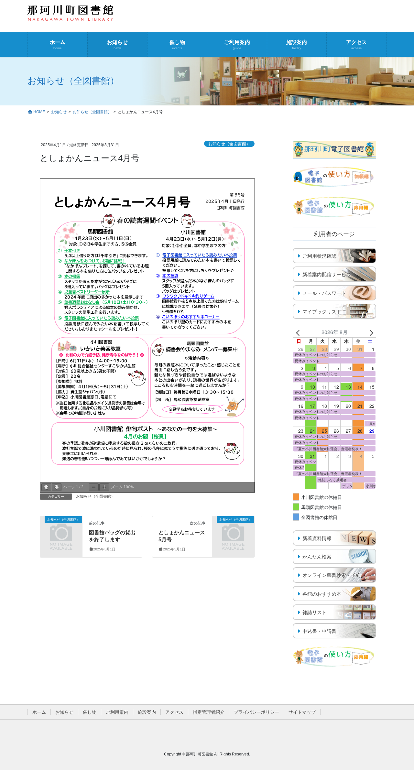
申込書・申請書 (319, 631)
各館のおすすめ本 (321, 594)
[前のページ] (46, 487)
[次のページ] (56, 487)
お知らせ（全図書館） (229, 143)
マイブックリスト (321, 311)
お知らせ (64, 712)
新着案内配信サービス (326, 274)
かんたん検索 (317, 556)
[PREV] (299, 332)
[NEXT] (370, 332)
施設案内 (147, 712)
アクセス (174, 712)
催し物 (89, 712)
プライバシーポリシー (256, 712)
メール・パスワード (324, 293)
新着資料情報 (317, 538)
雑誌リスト (314, 612)
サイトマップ (302, 712)
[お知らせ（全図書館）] (61, 528)
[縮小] (94, 487)
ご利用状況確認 (319, 256)
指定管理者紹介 (208, 712)
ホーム (39, 712)
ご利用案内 (117, 712)
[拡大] (104, 487)
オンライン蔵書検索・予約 (331, 575)
